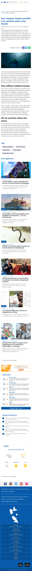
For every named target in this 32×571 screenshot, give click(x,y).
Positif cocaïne (20, 147)
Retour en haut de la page (10, 360)
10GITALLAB (23, 569)
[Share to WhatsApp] (29, 48)
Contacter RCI (15, 496)
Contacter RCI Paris (23, 496)
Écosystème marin (8, 153)
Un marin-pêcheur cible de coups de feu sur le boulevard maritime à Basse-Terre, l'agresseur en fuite (19, 400)
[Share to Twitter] (26, 48)
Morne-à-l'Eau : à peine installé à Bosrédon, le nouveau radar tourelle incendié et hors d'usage (19, 380)
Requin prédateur (8, 147)
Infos (2, 489)
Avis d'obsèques (26, 489)
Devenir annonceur (6, 499)
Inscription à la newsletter (14, 489)
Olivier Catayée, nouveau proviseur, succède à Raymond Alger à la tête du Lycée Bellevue (19, 384)
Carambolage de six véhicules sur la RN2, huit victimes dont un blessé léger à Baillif (19, 404)
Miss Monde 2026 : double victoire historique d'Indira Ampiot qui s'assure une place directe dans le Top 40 (19, 389)
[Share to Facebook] (23, 48)
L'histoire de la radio (6, 496)
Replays (6, 489)
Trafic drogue (17, 150)
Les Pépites (11, 491)
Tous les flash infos (16, 408)
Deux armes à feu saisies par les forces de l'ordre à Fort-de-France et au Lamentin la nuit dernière (19, 394)
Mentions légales (5, 501)
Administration (13, 501)
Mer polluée (6, 150)
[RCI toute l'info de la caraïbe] (4, 2)
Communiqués (5, 491)
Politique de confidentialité (18, 499)
